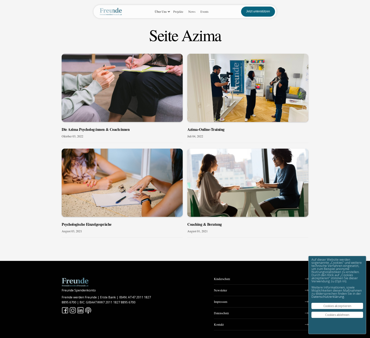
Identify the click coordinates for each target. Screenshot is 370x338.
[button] (161, 11)
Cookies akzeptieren (337, 306)
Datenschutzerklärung (327, 297)
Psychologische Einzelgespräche (87, 224)
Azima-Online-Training (206, 129)
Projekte (178, 11)
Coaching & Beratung (204, 224)
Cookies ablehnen (337, 315)
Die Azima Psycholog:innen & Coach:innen (96, 129)
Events (204, 11)
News (191, 11)
